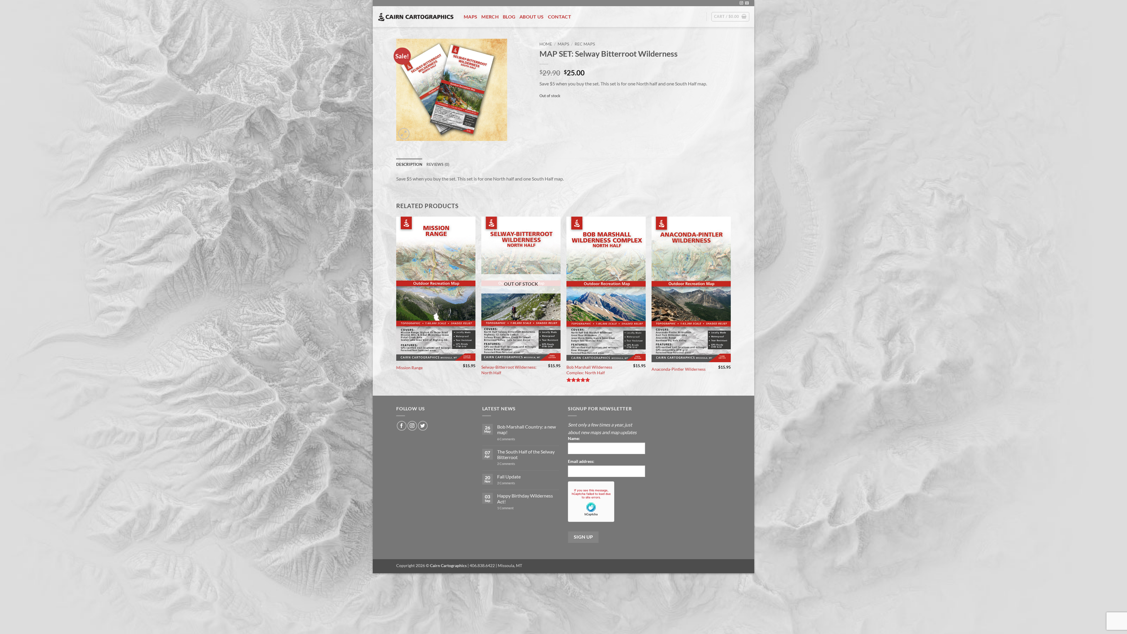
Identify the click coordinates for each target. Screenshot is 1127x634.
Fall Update (509, 476)
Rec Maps (585, 44)
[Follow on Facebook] (401, 426)
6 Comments (512, 439)
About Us (531, 16)
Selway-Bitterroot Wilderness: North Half (508, 370)
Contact (559, 16)
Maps (470, 16)
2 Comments (513, 464)
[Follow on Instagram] (741, 3)
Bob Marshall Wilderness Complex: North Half (589, 370)
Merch (490, 16)
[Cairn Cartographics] (416, 17)
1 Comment (513, 508)
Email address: (581, 461)
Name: (574, 438)
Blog (509, 16)
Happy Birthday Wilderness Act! (525, 498)
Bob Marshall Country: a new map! (526, 429)
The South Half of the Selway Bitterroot (526, 454)
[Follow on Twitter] (423, 426)
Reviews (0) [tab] (438, 164)
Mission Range (409, 367)
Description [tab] (409, 164)
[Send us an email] (747, 3)
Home (545, 44)
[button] (730, 16)
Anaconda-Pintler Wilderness (679, 369)
